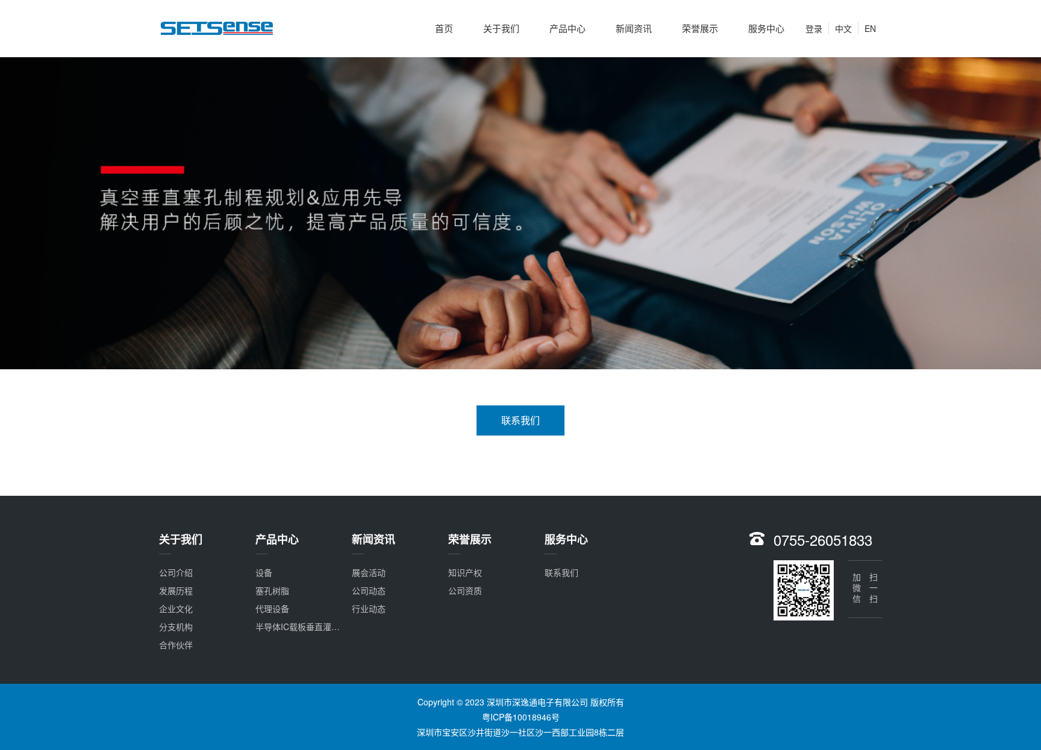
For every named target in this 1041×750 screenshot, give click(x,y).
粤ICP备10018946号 (521, 717)
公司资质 (465, 590)
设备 (263, 572)
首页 (444, 28)
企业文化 (176, 608)
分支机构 (176, 626)
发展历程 (176, 590)
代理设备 (272, 608)
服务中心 (766, 28)
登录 (813, 28)
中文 (843, 28)
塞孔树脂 (272, 590)
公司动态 (369, 590)
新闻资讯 (634, 28)
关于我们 (501, 28)
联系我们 (520, 420)
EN (870, 28)
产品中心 (567, 28)
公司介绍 (176, 572)
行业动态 (369, 608)
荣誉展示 (700, 28)
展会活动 (369, 572)
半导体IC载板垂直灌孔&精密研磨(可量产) (332, 626)
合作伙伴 (176, 645)
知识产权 (465, 572)
